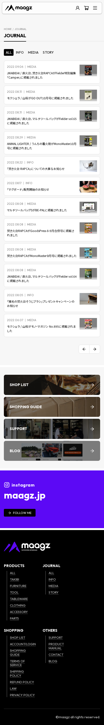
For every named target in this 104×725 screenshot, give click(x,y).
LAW (13, 688)
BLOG (53, 661)
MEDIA (53, 586)
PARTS (14, 618)
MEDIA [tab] (33, 52)
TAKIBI (14, 579)
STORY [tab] (48, 52)
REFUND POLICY (22, 682)
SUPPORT (56, 637)
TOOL (14, 592)
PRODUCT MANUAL (56, 646)
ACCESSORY (19, 612)
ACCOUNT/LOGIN (23, 644)
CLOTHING (18, 605)
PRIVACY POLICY (22, 695)
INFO (52, 579)
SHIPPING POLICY (17, 673)
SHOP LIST (17, 637)
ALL (12, 573)
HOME (8, 29)
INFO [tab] (20, 52)
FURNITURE (18, 586)
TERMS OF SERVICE (17, 663)
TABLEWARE (19, 599)
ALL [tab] (9, 52)
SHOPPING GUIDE (18, 652)
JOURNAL (21, 29)
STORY (54, 592)
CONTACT (56, 654)
